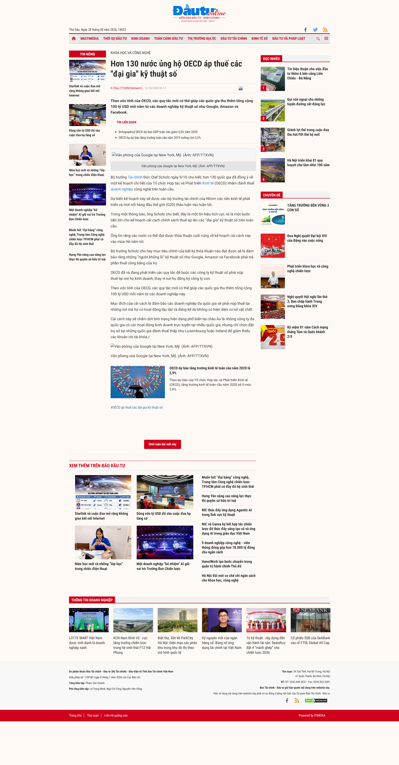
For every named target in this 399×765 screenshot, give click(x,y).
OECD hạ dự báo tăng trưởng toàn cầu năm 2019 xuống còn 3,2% (160, 138)
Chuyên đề (271, 195)
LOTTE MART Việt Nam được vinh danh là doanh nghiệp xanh (87, 643)
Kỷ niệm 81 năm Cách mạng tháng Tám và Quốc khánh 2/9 (307, 331)
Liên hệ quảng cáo (116, 715)
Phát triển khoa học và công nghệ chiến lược (307, 268)
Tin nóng (87, 54)
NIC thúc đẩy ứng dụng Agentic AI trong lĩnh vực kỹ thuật (227, 512)
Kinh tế (208, 183)
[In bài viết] (240, 88)
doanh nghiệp (122, 189)
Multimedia (90, 38)
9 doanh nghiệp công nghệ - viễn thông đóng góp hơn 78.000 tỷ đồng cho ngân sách (228, 547)
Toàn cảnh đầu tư (168, 38)
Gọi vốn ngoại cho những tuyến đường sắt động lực (306, 101)
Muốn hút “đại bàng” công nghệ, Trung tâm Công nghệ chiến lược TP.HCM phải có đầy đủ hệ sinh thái (228, 482)
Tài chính (135, 177)
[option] (89, 629)
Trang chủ (75, 715)
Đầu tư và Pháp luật (288, 38)
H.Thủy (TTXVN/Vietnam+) (126, 88)
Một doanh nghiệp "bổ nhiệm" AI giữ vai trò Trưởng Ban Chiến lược (87, 214)
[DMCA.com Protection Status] (316, 700)
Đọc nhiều (271, 59)
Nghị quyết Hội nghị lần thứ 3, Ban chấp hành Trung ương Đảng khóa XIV (307, 301)
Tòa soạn (93, 715)
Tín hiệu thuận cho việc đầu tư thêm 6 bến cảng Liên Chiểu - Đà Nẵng (307, 73)
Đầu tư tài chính (234, 38)
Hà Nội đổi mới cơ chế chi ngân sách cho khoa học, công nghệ (229, 577)
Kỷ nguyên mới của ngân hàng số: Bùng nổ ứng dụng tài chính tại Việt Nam (222, 643)
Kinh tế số (260, 38)
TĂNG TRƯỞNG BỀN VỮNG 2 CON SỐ (308, 207)
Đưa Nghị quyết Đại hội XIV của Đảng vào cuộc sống (307, 238)
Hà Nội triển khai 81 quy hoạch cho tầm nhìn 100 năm (308, 162)
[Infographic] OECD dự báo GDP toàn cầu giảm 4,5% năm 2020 (158, 132)
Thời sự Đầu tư (115, 38)
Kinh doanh (140, 38)
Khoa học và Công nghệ (131, 53)
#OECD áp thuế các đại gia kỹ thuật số (137, 407)
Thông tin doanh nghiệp (92, 600)
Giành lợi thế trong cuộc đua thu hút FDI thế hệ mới (308, 132)
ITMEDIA (319, 715)
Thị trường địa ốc (201, 38)
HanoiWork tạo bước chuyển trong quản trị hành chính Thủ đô (227, 563)
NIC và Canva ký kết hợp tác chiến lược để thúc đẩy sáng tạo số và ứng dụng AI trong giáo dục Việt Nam (228, 529)
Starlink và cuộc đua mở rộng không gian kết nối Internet (84, 90)
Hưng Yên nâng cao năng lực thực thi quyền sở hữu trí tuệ (226, 498)
